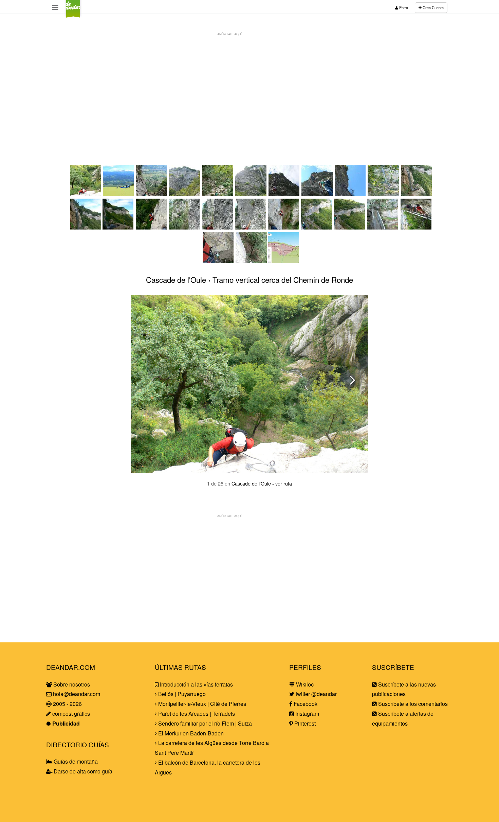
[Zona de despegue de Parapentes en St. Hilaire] (119, 194)
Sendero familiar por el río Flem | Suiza (204, 723)
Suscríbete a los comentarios (412, 704)
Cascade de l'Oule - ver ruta (262, 483)
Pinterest (304, 723)
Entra (403, 7)
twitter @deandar (315, 694)
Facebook (304, 704)
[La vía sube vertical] (152, 227)
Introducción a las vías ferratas (196, 684)
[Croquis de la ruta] (284, 261)
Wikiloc (304, 684)
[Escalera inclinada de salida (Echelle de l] (416, 227)
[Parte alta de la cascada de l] (383, 227)
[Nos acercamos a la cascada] (384, 194)
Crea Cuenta (433, 7)
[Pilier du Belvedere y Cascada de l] (417, 194)
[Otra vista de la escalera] (251, 261)
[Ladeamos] (185, 227)
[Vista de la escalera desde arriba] (219, 261)
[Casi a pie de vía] (185, 194)
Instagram (306, 713)
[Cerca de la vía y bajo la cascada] (251, 194)
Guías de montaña (75, 761)
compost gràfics (70, 713)
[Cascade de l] (118, 227)
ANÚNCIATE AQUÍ (229, 34)
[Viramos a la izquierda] (284, 227)
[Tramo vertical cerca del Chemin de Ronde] (86, 194)
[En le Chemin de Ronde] (350, 227)
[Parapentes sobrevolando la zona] (351, 194)
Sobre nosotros (71, 684)
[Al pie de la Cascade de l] (85, 227)
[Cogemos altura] (251, 227)
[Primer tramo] (284, 194)
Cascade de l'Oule (176, 279)
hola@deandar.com (76, 694)
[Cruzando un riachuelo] (218, 194)
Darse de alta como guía (82, 771)
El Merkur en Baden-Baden (190, 733)
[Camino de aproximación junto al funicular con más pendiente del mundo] (152, 194)
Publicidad (65, 723)
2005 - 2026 (67, 704)
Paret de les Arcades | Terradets (196, 713)
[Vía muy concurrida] (317, 194)
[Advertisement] (249, 86)
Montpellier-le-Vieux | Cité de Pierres (201, 704)
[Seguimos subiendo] (218, 227)
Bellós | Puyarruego (181, 694)
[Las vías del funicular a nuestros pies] (317, 227)
